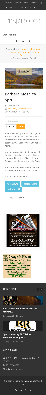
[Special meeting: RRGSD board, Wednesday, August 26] (23, 326)
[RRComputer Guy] (23, 230)
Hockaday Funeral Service (20, 108)
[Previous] (38, 289)
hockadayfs (12, 183)
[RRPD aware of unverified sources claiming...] (23, 300)
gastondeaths (30, 183)
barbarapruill (13, 189)
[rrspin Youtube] (20, 390)
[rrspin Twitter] (30, 390)
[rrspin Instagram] (26, 390)
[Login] (23, 41)
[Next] (41, 289)
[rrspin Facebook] (16, 390)
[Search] (16, 41)
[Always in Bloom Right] (17, 265)
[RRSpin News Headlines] (23, 20)
